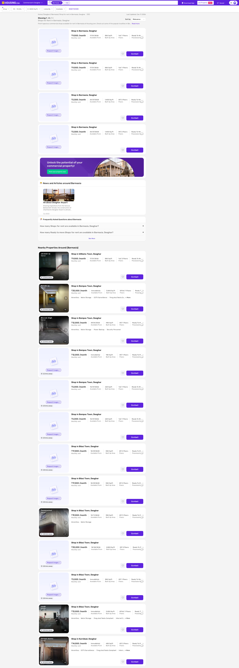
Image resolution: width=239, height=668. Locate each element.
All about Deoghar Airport (55, 202)
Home (40, 14)
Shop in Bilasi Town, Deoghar (85, 446)
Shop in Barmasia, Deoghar (84, 31)
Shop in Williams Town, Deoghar (86, 254)
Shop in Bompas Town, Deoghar (86, 286)
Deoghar (47, 14)
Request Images (53, 51)
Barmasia (54, 14)
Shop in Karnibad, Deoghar (84, 639)
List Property (205, 3)
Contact (134, 54)
